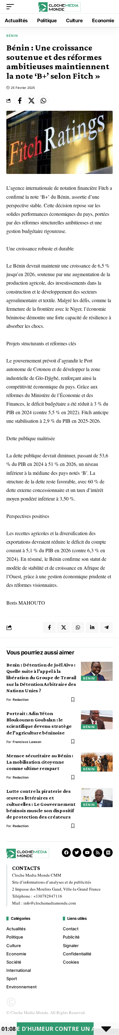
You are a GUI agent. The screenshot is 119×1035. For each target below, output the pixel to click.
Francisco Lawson (27, 742)
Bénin (12, 35)
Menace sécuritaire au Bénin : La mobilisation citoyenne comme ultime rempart (39, 762)
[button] (11, 6)
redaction (21, 699)
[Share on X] (31, 100)
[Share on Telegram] (106, 627)
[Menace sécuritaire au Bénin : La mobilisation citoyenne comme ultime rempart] (97, 762)
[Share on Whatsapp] (43, 100)
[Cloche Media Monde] (59, 6)
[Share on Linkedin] (92, 627)
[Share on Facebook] (19, 100)
